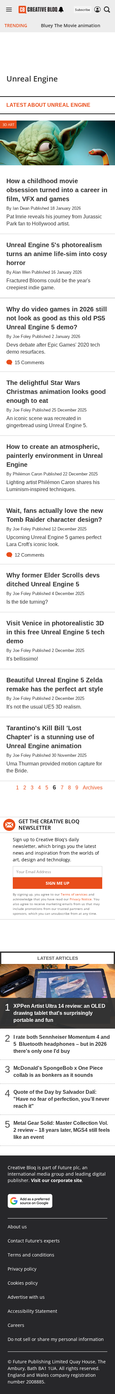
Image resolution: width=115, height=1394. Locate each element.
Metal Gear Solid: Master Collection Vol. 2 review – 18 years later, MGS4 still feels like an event (61, 1130)
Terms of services (74, 894)
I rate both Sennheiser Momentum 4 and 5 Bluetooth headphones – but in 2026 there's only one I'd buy (61, 1044)
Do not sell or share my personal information (56, 1339)
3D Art (8, 124)
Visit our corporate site (56, 1180)
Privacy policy (22, 1269)
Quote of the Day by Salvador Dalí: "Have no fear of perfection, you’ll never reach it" (61, 1099)
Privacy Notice (81, 899)
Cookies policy (23, 1283)
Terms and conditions (31, 1255)
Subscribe (82, 9)
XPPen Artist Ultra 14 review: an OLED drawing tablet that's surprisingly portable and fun (59, 1013)
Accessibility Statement (32, 1311)
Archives (93, 787)
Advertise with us (26, 1297)
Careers (16, 1325)
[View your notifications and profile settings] (61, 9)
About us (17, 1227)
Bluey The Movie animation (70, 25)
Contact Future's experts (34, 1241)
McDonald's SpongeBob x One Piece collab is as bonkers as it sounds (58, 1071)
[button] (107, 9)
